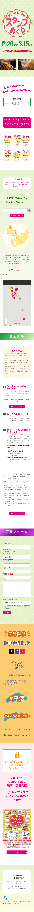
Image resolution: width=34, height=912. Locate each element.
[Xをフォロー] (11, 651)
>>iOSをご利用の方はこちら (10, 274)
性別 (6, 549)
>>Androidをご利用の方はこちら (11, 270)
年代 (6, 554)
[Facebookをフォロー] (17, 651)
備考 (4, 580)
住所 (6, 568)
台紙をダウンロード (16, 406)
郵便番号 (8, 560)
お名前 (7, 543)
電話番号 (8, 574)
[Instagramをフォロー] (22, 651)
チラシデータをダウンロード (16, 852)
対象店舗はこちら (16, 216)
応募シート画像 (10, 599)
